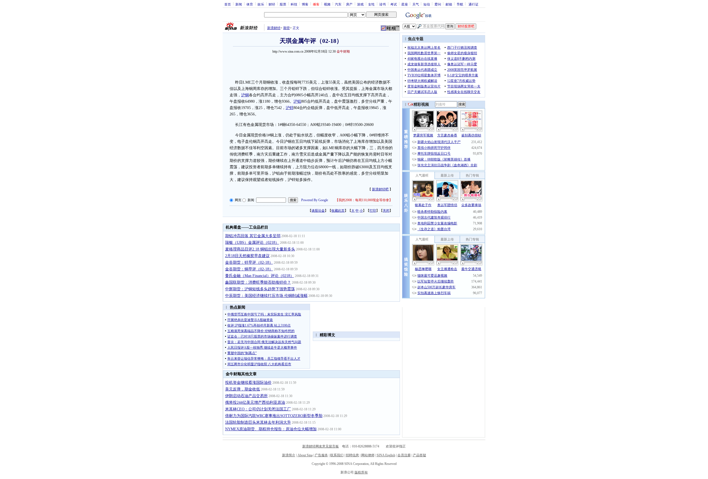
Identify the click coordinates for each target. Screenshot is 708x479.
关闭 (386, 211)
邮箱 (449, 4)
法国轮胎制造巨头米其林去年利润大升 (258, 422)
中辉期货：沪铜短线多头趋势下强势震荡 (260, 289)
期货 (286, 28)
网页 (238, 200)
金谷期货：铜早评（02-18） (249, 269)
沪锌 (289, 108)
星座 (404, 4)
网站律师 (367, 455)
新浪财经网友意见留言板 (320, 446)
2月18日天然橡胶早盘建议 (247, 256)
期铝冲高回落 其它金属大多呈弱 (252, 236)
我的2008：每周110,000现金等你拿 (364, 200)
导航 (460, 4)
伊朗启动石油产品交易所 (246, 396)
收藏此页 (338, 211)
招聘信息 (352, 455)
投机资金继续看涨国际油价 (248, 382)
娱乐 (260, 4)
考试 (393, 4)
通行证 (473, 4)
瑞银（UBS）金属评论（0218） (252, 242)
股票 (283, 4)
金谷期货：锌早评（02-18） (249, 262)
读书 (382, 4)
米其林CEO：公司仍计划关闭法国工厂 (258, 409)
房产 (349, 4)
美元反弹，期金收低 (242, 389)
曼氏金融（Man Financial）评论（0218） (259, 276)
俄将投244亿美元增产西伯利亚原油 (255, 402)
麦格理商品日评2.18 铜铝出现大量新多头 (260, 249)
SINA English (386, 455)
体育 (249, 4)
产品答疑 (419, 455)
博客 (305, 4)
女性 (371, 4)
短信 (426, 4)
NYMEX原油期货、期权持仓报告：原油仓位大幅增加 (271, 429)
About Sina (305, 455)
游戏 (360, 4)
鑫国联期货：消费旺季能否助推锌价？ (258, 282)
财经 (272, 4)
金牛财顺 (343, 51)
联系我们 (336, 455)
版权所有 (361, 472)
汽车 (338, 4)
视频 (327, 4)
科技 (294, 4)
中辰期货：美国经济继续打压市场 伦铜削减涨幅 (266, 296)
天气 (415, 4)
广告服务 (321, 455)
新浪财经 (273, 28)
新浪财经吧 (380, 189)
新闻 (238, 4)
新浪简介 (288, 455)
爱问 (437, 4)
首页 (227, 4)
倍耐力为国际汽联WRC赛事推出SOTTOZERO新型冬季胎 (273, 416)
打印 (372, 211)
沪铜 (245, 95)
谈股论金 (318, 211)
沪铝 (297, 101)
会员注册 (404, 455)
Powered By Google (314, 200)
